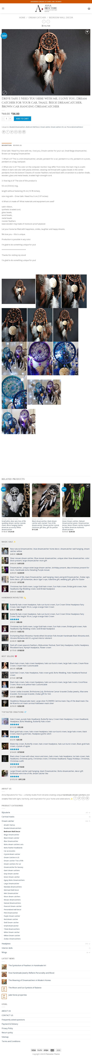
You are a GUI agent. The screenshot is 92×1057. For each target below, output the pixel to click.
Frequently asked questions (13, 1019)
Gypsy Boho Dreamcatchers (14, 880)
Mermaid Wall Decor (11, 890)
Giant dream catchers (12, 870)
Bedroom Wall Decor (61, 17)
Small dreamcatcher (11, 926)
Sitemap (5, 1037)
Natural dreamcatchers (12, 903)
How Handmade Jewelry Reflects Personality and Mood (31, 973)
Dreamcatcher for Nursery (13, 867)
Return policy (7, 1032)
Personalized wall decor (75, 127)
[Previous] (1, 510)
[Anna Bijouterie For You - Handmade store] (46, 8)
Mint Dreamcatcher (11, 893)
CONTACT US (7, 1015)
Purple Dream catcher (12, 916)
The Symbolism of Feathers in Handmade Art (27, 965)
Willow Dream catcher (12, 935)
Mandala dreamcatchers (13, 887)
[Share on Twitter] (12, 132)
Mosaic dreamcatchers (12, 900)
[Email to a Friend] (16, 132)
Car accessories (9, 851)
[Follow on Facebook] (75, 798)
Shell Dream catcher (11, 922)
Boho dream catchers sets (13, 844)
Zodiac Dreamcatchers (12, 939)
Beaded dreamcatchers (17, 127)
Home (22, 17)
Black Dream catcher (11, 838)
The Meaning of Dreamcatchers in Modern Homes (29, 980)
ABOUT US (6, 1011)
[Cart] (89, 8)
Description (7, 145)
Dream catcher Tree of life (13, 861)
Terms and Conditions (11, 1041)
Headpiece (6, 943)
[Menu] (3, 8)
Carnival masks (8, 816)
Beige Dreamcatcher (11, 835)
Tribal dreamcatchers (12, 929)
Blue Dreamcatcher (11, 841)
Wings (4, 952)
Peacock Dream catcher (12, 906)
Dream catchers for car (58, 127)
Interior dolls (7, 948)
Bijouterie (6, 812)
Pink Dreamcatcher (11, 913)
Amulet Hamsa (9, 825)
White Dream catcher (12, 932)
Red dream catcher (11, 919)
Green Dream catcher (12, 877)
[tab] (7, 145)
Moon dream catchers (12, 896)
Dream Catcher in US (11, 857)
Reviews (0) (17, 145)
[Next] (90, 510)
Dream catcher (37, 17)
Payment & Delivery (10, 1024)
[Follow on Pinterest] (87, 798)
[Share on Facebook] (8, 132)
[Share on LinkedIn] (24, 132)
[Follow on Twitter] (79, 798)
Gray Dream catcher (11, 874)
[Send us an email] (83, 798)
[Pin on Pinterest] (20, 132)
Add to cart (22, 118)
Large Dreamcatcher (11, 883)
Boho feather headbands (13, 848)
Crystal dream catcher (12, 854)
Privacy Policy (7, 1028)
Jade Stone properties (17, 995)
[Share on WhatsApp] (4, 132)
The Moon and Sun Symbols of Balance (24, 988)
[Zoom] (4, 93)
